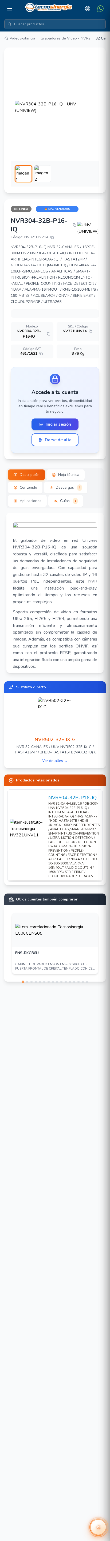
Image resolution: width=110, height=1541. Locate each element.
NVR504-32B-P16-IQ (72, 798)
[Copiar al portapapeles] (74, 225)
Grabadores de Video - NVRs (65, 38)
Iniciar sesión (58, 424)
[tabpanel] (55, 593)
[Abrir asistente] (98, 1527)
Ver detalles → (55, 760)
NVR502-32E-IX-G (55, 739)
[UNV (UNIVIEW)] (88, 228)
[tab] (26, 474)
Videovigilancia (22, 38)
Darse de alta (58, 440)
